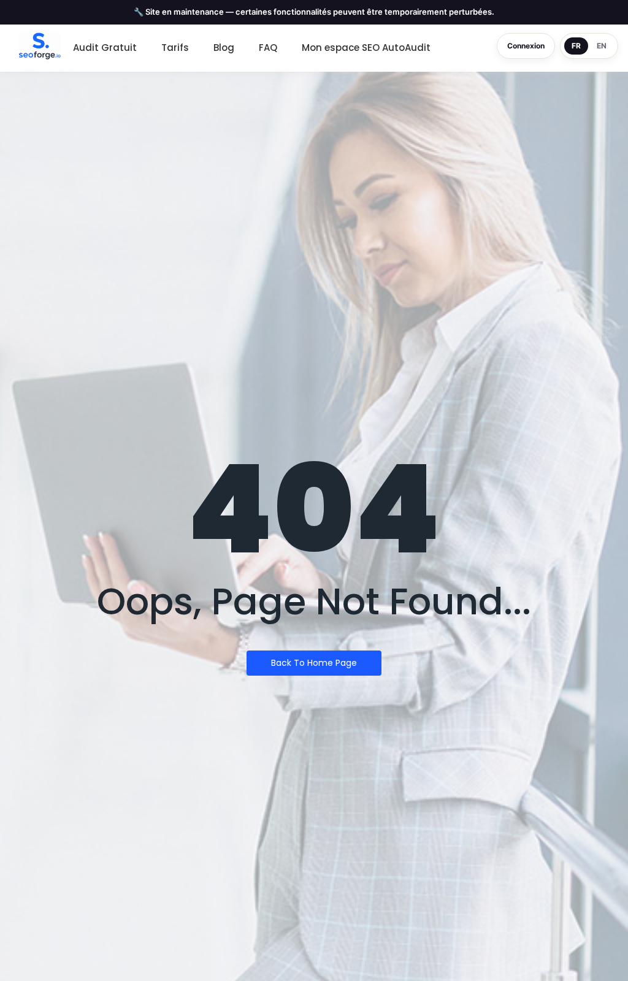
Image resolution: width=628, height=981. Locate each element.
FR (576, 45)
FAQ (268, 47)
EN (602, 45)
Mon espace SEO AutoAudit (366, 47)
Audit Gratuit (105, 47)
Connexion (526, 45)
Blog (223, 47)
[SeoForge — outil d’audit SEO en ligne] (39, 45)
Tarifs (175, 47)
